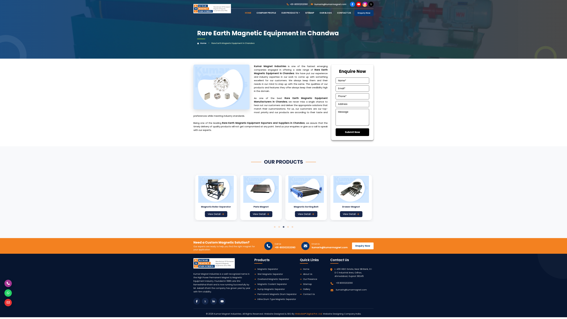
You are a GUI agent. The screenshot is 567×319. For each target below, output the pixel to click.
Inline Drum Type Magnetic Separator (277, 299)
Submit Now (352, 132)
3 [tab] (283, 227)
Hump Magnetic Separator (271, 289)
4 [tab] (287, 227)
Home (203, 43)
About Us (307, 274)
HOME (248, 12)
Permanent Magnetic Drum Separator (277, 294)
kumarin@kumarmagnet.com (330, 4)
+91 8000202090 (344, 282)
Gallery (306, 289)
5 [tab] (292, 227)
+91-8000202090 (299, 4)
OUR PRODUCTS (289, 12)
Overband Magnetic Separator (273, 279)
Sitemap (309, 12)
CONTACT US (344, 12)
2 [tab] (279, 227)
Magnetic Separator (268, 269)
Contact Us (309, 294)
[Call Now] (8, 283)
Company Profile (266, 12)
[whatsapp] (8, 293)
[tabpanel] (215, 197)
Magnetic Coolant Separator (272, 284)
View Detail (214, 214)
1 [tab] (274, 227)
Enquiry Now (364, 13)
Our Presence (310, 279)
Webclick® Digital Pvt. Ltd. (309, 313)
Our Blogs (326, 12)
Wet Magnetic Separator (270, 274)
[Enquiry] (8, 302)
